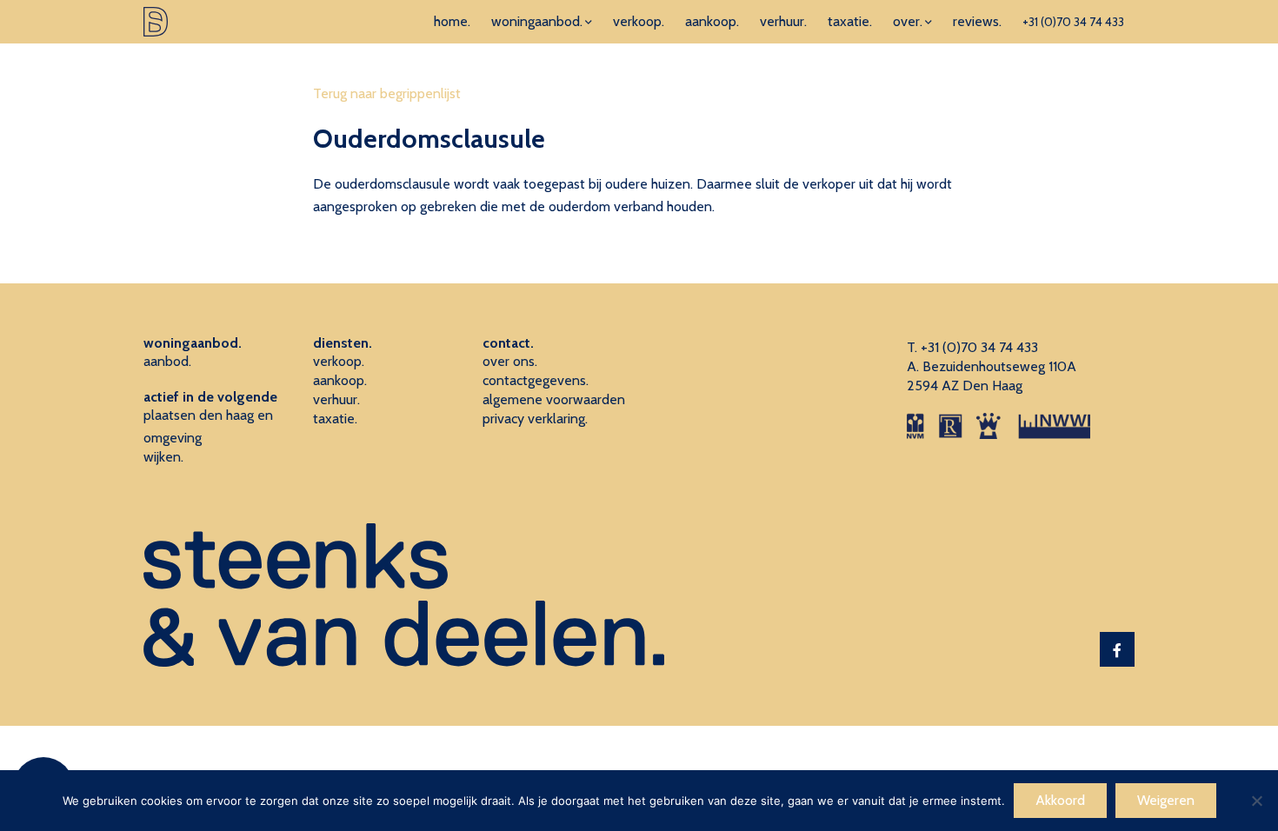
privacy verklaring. (535, 418)
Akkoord (1060, 800)
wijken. (163, 457)
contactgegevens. (536, 380)
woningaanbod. (536, 21)
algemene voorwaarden (554, 399)
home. (452, 21)
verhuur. (783, 21)
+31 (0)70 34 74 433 (1073, 22)
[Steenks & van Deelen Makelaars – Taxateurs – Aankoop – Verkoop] (155, 22)
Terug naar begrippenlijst (387, 93)
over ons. (510, 361)
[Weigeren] (1256, 800)
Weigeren (1166, 800)
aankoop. (712, 21)
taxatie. (850, 21)
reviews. (977, 21)
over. (907, 21)
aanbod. (167, 361)
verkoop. (638, 21)
